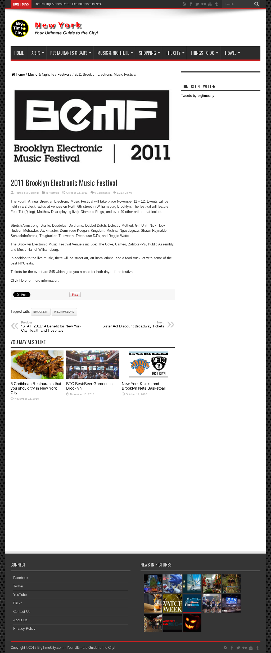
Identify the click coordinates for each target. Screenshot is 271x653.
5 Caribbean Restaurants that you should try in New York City (36, 388)
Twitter (18, 586)
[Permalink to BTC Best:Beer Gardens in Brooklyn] (92, 378)
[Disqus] (93, 480)
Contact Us (21, 612)
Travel (230, 53)
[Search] (256, 4)
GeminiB (34, 192)
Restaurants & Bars (68, 53)
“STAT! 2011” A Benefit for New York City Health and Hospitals (51, 326)
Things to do (202, 53)
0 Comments (102, 192)
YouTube (20, 595)
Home (19, 53)
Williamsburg (64, 311)
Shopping (147, 53)
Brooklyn (40, 311)
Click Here (18, 280)
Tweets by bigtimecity (197, 96)
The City (173, 53)
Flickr (17, 603)
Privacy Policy (24, 629)
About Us (20, 620)
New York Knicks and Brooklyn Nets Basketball (143, 385)
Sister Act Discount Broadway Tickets (133, 324)
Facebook (20, 578)
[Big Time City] (56, 33)
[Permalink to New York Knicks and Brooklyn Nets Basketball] (148, 378)
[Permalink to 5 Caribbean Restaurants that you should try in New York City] (37, 378)
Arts (35, 53)
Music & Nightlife (113, 53)
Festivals (64, 74)
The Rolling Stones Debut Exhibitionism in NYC (68, 4)
